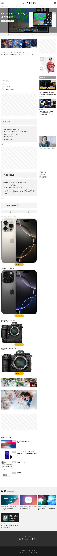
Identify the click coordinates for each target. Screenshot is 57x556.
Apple (2, 6)
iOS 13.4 (5, 84)
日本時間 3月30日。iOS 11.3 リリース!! (26, 442)
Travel (32, 6)
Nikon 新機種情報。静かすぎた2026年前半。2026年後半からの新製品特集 (47, 94)
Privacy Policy (42, 6)
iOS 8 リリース (21, 462)
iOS (12, 20)
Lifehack (22, 6)
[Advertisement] (19, 66)
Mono (17, 6)
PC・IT (27, 6)
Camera (7, 6)
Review (12, 6)
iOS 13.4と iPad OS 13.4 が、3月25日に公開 (24, 34)
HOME (3, 34)
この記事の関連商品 (8, 89)
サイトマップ (42, 173)
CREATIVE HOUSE (43, 177)
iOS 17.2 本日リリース (25, 508)
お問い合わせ (42, 174)
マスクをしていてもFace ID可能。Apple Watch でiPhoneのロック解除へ (27, 453)
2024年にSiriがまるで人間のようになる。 (46, 508)
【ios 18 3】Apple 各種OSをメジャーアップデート (9, 508)
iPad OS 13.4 (6, 86)
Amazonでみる (19, 264)
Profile (41, 171)
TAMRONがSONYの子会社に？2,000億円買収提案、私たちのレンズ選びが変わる (47, 113)
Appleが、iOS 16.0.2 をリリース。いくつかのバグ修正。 (9, 526)
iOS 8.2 (19, 472)
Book (36, 6)
